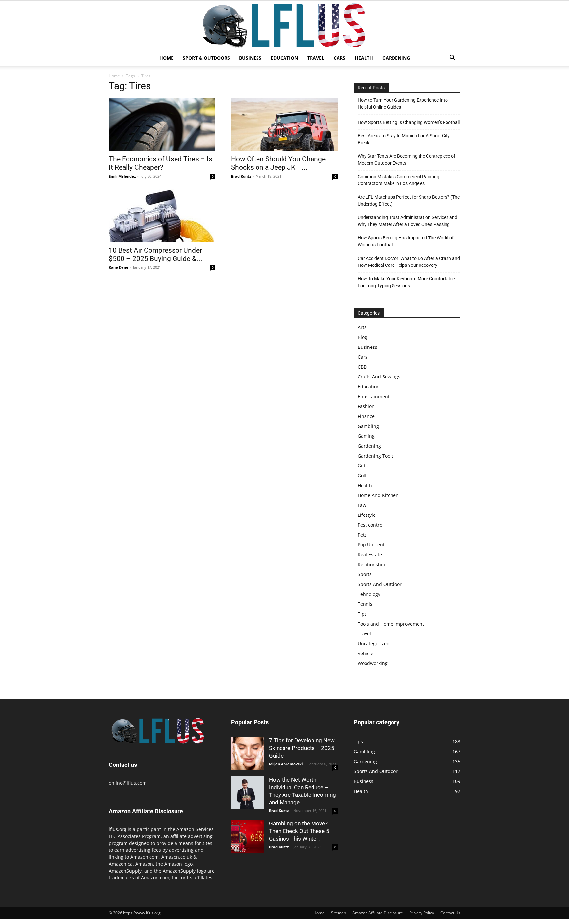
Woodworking (373, 663)
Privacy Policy (421, 913)
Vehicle (365, 653)
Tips (362, 614)
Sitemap (338, 913)
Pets (362, 535)
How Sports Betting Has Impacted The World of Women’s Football (406, 241)
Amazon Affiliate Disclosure (377, 913)
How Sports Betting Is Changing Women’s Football (409, 122)
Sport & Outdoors (206, 58)
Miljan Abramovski (286, 763)
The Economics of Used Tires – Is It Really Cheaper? (160, 163)
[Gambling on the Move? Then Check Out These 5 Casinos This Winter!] (247, 836)
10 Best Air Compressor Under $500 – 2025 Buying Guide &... (155, 254)
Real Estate (370, 554)
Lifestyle (367, 515)
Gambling (368, 426)
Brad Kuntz (241, 176)
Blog (362, 337)
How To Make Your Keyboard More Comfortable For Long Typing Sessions (406, 282)
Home (166, 58)
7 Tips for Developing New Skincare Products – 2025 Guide (302, 748)
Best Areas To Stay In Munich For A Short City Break (404, 139)
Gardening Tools (376, 456)
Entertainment (374, 396)
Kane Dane (118, 267)
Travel (315, 58)
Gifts (363, 465)
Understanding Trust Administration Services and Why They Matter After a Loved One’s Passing (407, 221)
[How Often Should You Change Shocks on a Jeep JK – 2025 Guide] (284, 124)
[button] (452, 58)
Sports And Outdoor (380, 584)
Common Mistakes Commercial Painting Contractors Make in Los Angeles (398, 180)
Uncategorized (374, 643)
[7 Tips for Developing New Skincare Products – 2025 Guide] (247, 753)
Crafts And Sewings (379, 377)
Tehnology (369, 594)
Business (250, 58)
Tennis (365, 604)
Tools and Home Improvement (391, 624)
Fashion (366, 406)
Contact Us (450, 913)
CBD (362, 367)
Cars (339, 58)
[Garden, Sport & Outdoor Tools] (284, 25)
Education (284, 58)
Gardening (396, 58)
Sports (365, 574)
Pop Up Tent (371, 545)
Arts (362, 327)
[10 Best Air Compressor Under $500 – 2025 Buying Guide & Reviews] (162, 215)
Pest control (371, 525)
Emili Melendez (122, 176)
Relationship (371, 564)
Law (362, 505)
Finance (366, 416)
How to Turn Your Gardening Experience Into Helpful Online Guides (403, 103)
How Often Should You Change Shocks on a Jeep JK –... (278, 163)
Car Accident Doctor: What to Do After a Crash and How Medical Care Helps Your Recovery (409, 262)
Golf (362, 475)
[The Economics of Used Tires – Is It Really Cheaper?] (162, 124)
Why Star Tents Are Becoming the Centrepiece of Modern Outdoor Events (406, 159)
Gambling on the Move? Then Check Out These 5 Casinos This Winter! (299, 831)
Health (364, 58)
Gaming (366, 436)
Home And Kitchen (378, 495)
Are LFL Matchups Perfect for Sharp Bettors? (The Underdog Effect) (409, 200)
